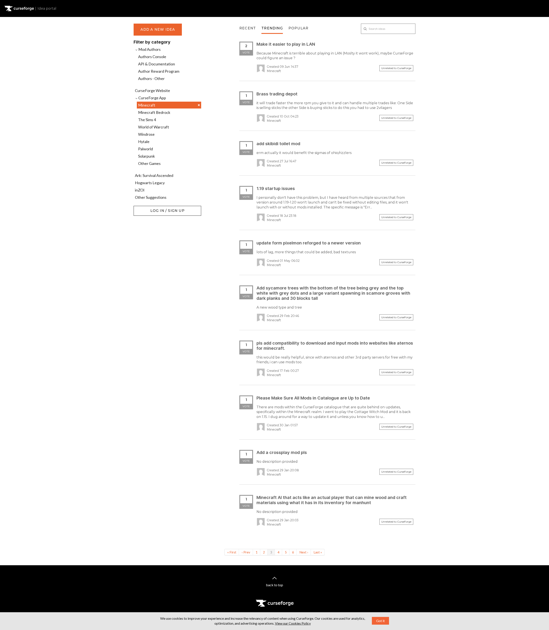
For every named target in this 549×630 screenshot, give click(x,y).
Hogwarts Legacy (150, 182)
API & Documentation (156, 64)
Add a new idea (157, 29)
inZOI (140, 190)
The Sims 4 (147, 119)
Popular (298, 28)
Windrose (146, 134)
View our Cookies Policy (293, 623)
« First (231, 552)
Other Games (149, 163)
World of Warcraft (153, 127)
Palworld (145, 148)
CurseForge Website (152, 90)
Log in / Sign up (144, 208)
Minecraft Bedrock (154, 112)
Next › (303, 552)
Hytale (143, 141)
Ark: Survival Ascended (154, 175)
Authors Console (152, 56)
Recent (247, 28)
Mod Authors (149, 49)
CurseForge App (152, 97)
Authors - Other (151, 78)
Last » (318, 552)
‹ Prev (246, 552)
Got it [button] (380, 621)
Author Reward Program (158, 71)
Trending (272, 28)
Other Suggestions (150, 197)
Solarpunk (146, 156)
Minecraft (169, 104)
